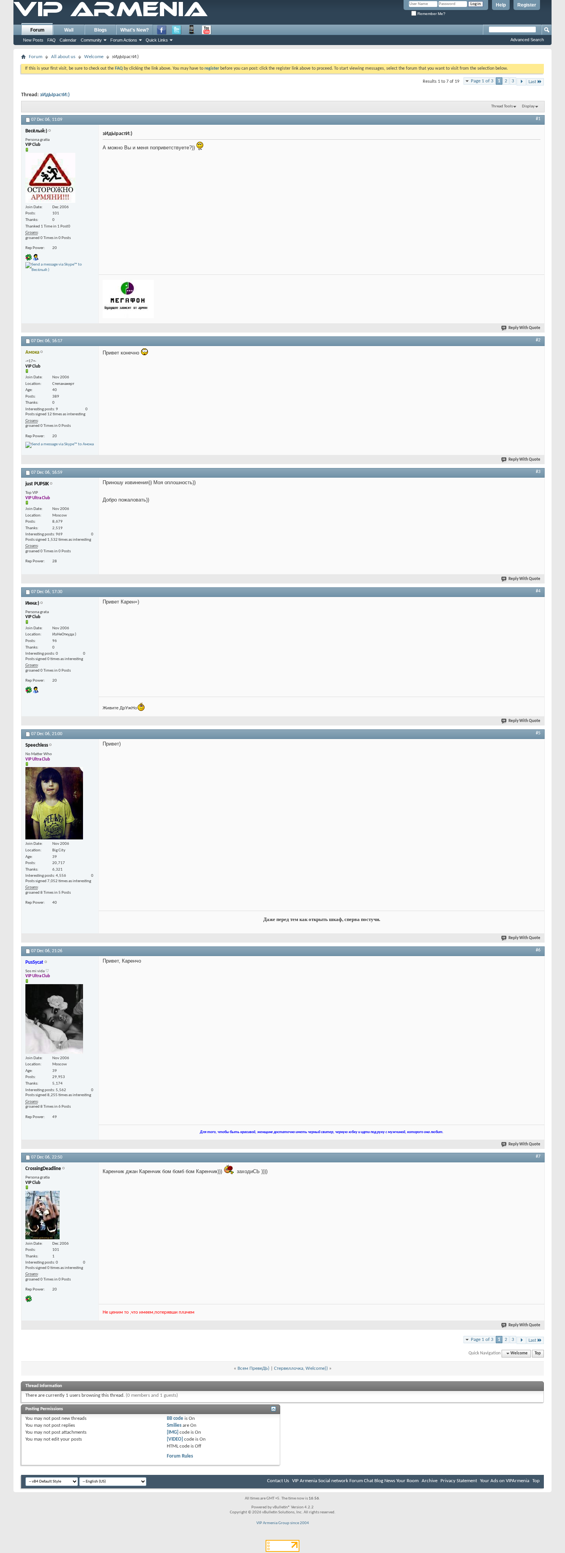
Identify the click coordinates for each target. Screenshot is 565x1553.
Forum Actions (123, 40)
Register (526, 5)
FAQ (51, 40)
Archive (429, 1480)
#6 (538, 950)
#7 (538, 1156)
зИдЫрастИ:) (55, 95)
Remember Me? (430, 14)
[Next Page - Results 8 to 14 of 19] (521, 81)
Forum (37, 30)
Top (538, 1353)
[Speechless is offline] (54, 803)
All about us (63, 56)
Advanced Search (527, 39)
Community (91, 40)
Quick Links (157, 40)
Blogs (100, 30)
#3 (538, 472)
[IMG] (172, 1432)
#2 (538, 340)
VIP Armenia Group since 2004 (282, 1523)
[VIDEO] (175, 1439)
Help (501, 5)
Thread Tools (502, 106)
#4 (538, 591)
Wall (68, 30)
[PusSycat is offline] (54, 1019)
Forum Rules (180, 1456)
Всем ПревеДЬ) (253, 1368)
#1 (538, 119)
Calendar (68, 40)
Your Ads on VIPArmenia (504, 1480)
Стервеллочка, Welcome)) (301, 1368)
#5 (538, 733)
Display (528, 106)
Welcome (93, 56)
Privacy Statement (458, 1480)
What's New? (134, 30)
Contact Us (278, 1480)
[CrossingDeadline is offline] (42, 1215)
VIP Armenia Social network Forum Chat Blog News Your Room (355, 1480)
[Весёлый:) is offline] (50, 178)
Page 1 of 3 (482, 81)
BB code (175, 1418)
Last (532, 81)
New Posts (33, 40)
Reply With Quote (524, 328)
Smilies (174, 1425)
